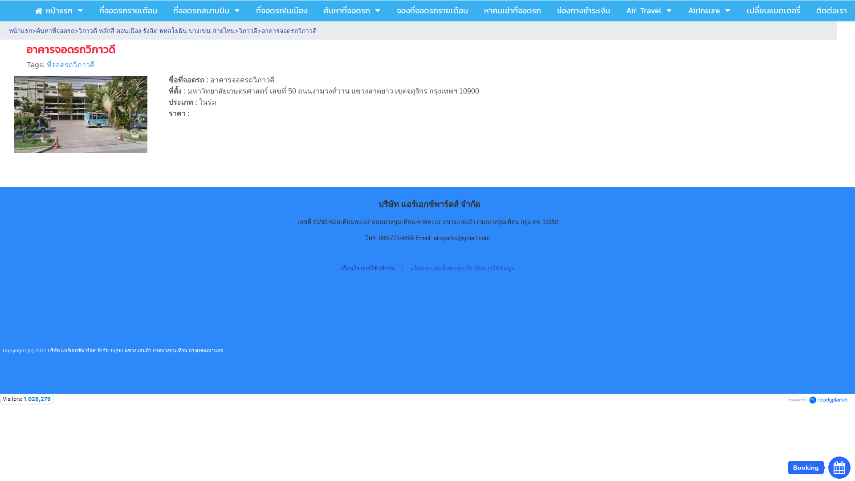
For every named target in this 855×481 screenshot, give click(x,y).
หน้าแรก (20, 30)
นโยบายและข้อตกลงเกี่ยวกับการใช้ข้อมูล (462, 268)
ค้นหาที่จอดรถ (55, 30)
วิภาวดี (248, 30)
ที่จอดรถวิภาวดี (70, 64)
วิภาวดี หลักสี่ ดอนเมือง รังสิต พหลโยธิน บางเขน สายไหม (156, 30)
